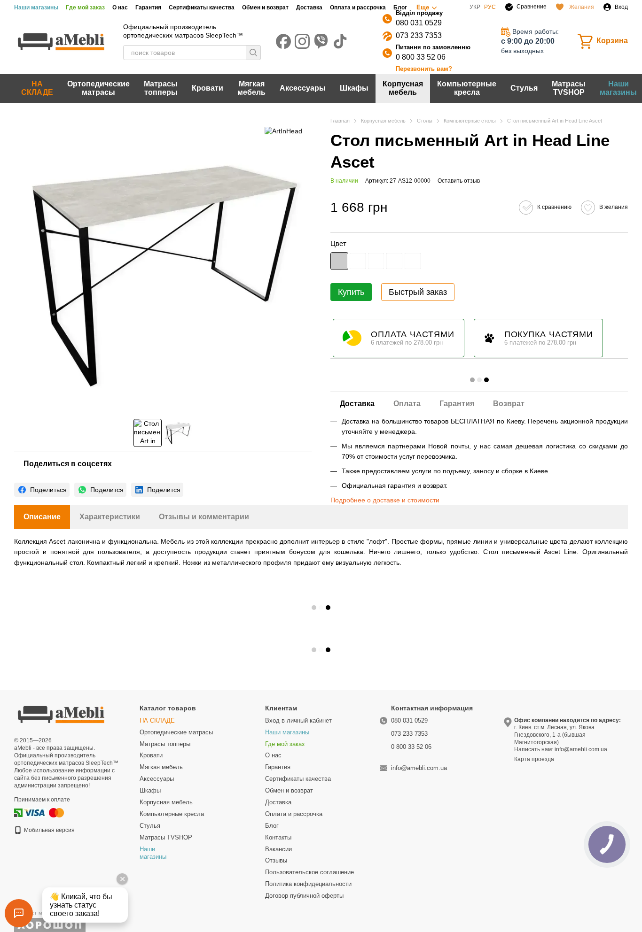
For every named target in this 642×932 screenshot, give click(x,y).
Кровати (207, 88)
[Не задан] (339, 261)
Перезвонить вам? (424, 68)
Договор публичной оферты (304, 895)
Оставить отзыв (459, 180)
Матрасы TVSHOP (569, 88)
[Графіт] (394, 261)
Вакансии (278, 849)
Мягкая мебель (251, 88)
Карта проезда (534, 759)
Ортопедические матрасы (98, 88)
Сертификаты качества (202, 7)
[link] (42, 490)
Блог (400, 7)
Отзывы (276, 860)
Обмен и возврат (265, 7)
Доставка (309, 7)
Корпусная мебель (403, 88)
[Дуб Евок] (413, 261)
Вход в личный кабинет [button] (298, 720)
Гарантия (148, 7)
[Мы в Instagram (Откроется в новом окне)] (302, 41)
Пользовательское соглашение (309, 872)
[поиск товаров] (253, 52)
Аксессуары (303, 88)
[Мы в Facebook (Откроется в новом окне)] (283, 41)
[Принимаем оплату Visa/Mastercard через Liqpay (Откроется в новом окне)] (44, 812)
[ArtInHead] (283, 131)
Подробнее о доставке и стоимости (384, 500)
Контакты (278, 837)
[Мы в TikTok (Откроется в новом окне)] (339, 41)
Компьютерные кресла (466, 88)
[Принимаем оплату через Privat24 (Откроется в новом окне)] (18, 812)
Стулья (524, 88)
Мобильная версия (49, 830)
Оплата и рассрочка (358, 7)
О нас (120, 7)
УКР (475, 7)
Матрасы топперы (161, 88)
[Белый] (376, 261)
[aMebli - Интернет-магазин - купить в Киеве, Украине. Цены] (61, 713)
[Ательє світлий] (358, 261)
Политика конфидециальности (308, 883)
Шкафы (354, 88)
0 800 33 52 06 (421, 57)
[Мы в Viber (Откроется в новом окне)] (321, 41)
